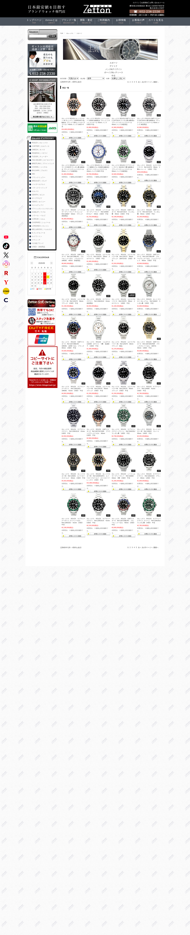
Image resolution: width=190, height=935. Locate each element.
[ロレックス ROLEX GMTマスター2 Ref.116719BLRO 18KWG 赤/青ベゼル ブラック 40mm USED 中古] (73, 338)
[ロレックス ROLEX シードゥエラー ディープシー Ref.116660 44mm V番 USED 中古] (123, 470)
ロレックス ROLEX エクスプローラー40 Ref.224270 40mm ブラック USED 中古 (98, 388)
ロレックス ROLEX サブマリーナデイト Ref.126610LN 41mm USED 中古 (74, 431)
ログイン (136, 3)
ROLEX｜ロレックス (40, 143)
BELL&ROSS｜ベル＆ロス (42, 229)
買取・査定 (86, 21)
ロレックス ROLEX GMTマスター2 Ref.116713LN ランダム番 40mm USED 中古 (123, 212)
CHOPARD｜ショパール (41, 222)
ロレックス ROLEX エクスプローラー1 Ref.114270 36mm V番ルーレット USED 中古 (149, 167)
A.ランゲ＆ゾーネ (38, 233)
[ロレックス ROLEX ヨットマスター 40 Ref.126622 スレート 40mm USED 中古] (149, 426)
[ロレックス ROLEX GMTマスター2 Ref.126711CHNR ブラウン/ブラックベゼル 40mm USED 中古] (98, 426)
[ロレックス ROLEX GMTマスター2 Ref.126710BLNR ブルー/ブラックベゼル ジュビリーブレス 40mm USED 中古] (149, 251)
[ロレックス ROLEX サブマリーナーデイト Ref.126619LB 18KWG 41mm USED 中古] (73, 383)
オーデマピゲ (37, 198)
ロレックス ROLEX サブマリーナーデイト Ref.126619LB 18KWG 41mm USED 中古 (73, 388)
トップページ (34, 21)
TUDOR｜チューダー (40, 157)
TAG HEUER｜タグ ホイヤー (43, 160)
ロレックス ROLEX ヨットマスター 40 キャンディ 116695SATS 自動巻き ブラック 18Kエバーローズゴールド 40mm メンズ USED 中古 (73, 122)
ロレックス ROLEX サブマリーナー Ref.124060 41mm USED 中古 (149, 388)
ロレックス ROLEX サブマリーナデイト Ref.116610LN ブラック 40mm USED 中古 (149, 476)
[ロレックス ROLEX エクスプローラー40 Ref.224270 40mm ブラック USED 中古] (98, 383)
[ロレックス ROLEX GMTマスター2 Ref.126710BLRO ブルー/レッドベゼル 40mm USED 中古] (123, 515)
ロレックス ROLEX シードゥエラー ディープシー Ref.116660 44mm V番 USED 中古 (123, 476)
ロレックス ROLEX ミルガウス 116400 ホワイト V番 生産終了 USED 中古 (99, 344)
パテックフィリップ (39, 188)
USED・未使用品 (38, 247)
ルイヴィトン (37, 236)
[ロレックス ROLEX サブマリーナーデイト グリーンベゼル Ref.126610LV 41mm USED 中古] (73, 515)
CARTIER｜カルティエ (40, 146)
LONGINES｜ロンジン (40, 226)
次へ (139, 82)
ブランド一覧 (68, 21)
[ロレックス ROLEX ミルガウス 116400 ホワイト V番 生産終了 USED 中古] (98, 338)
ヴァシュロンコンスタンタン (43, 209)
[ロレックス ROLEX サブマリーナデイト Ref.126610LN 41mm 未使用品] (98, 296)
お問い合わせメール (157, 3)
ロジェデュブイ (38, 205)
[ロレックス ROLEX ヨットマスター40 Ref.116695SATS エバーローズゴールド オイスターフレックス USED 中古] (98, 470)
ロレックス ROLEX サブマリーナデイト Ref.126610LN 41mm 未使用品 (99, 301)
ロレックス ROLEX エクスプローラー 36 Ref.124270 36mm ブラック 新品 (123, 344)
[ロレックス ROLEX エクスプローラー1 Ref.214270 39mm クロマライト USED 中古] (98, 251)
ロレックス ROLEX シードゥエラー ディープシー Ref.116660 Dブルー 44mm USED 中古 (98, 212)
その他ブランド (38, 243)
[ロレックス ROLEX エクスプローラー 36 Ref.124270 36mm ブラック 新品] (123, 338)
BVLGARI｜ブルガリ (40, 170)
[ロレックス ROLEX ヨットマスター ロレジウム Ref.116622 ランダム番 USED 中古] (149, 296)
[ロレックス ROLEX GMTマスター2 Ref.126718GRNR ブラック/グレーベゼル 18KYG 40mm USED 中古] (149, 338)
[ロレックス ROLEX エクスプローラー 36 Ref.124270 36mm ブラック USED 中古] (73, 296)
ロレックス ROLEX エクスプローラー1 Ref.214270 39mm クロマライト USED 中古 (98, 256)
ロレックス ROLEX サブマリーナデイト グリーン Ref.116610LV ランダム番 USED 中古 (124, 431)
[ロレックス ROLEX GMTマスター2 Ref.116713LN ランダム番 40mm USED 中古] (123, 206)
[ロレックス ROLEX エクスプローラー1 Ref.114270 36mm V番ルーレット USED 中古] (149, 162)
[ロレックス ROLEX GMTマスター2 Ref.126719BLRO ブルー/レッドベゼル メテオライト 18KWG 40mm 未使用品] (73, 251)
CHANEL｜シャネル (39, 167)
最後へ (155, 82)
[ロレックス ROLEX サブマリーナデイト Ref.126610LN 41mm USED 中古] (73, 426)
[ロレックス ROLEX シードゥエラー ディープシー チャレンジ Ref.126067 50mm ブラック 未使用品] (73, 206)
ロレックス (69, 33)
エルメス (35, 191)
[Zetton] (73, 115)
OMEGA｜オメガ (38, 150)
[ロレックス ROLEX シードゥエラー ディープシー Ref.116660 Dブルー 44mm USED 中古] (98, 206)
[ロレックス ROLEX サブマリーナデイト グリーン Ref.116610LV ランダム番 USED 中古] (123, 426)
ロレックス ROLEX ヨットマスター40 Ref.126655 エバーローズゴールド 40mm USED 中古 (73, 476)
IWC (33, 174)
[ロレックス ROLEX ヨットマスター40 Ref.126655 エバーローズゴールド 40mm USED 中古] (73, 470)
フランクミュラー (38, 177)
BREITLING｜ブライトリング (43, 164)
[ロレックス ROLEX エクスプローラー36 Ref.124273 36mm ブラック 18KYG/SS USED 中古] (123, 251)
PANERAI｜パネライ (40, 153)
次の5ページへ (147, 82)
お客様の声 (138, 21)
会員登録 (144, 3)
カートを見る (155, 21)
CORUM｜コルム (38, 219)
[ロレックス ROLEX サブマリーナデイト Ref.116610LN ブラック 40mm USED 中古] (149, 470)
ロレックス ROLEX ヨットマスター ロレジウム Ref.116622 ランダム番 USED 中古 (149, 301)
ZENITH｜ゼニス (38, 195)
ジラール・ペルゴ (38, 216)
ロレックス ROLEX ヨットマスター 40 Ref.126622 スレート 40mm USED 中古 (149, 431)
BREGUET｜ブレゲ (39, 181)
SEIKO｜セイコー (38, 202)
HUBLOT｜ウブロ (38, 212)
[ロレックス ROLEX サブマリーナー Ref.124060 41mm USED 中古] (149, 383)
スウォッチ (36, 240)
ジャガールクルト (38, 184)
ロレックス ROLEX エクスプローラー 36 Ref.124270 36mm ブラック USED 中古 (73, 301)
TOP (61, 33)
